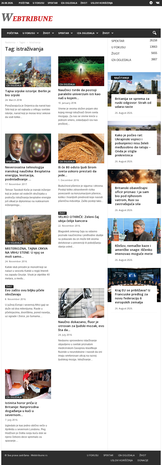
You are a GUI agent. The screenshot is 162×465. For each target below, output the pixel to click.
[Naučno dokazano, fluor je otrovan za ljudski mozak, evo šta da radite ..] (81, 303)
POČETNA (24, 2)
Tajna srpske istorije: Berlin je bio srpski (28, 93)
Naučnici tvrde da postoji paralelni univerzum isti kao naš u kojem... (79, 94)
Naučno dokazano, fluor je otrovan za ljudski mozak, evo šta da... (81, 326)
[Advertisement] (107, 17)
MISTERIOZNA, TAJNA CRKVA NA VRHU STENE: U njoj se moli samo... (26, 252)
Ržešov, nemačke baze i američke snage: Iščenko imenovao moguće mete (134, 249)
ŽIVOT (84, 2)
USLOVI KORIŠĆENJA (102, 2)
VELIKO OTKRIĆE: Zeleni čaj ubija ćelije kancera (78, 219)
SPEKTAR (53, 2)
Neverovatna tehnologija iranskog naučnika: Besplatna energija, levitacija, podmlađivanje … (27, 173)
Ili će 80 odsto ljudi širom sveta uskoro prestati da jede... (77, 171)
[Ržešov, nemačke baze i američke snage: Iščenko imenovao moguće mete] (134, 236)
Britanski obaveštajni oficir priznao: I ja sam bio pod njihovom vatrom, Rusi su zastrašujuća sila (132, 196)
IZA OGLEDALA (69, 2)
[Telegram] (151, 3)
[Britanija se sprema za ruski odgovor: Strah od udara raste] (134, 89)
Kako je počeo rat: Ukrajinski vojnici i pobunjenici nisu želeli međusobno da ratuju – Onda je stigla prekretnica (133, 145)
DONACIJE (143, 460)
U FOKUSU (38, 2)
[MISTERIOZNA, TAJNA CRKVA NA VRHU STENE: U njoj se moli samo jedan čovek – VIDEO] (28, 230)
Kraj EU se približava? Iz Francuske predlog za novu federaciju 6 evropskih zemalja (132, 296)
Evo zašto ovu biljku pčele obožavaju (24, 292)
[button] (154, 33)
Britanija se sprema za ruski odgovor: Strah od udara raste (133, 102)
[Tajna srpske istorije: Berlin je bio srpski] (28, 71)
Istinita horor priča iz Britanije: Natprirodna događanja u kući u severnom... (22, 409)
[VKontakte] (157, 3)
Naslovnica (10, 42)
